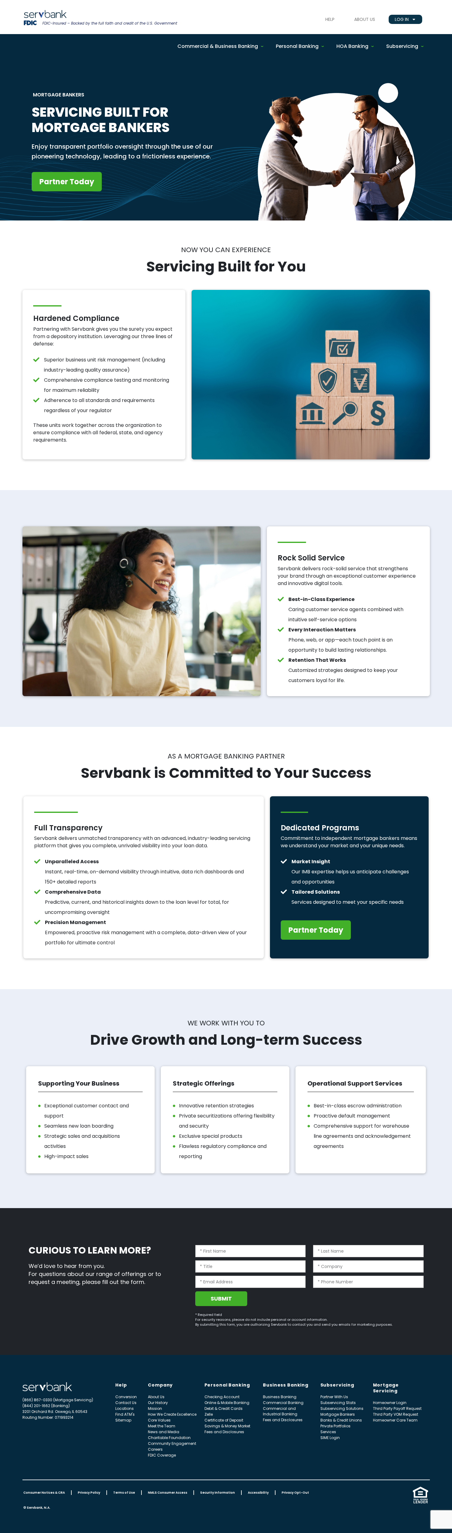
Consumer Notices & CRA (44, 1492)
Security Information (217, 1492)
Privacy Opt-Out (295, 1492)
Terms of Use (124, 1492)
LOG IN (402, 19)
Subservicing (402, 46)
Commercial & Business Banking (217, 46)
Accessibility (258, 1492)
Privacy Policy (89, 1492)
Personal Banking (297, 46)
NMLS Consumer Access (167, 1492)
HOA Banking (352, 46)
